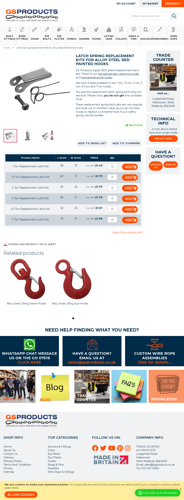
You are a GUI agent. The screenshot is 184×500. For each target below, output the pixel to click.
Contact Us (155, 166)
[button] (31, 136)
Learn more (11, 487)
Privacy (8, 468)
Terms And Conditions (17, 464)
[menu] (92, 35)
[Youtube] (112, 449)
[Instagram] (128, 449)
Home (7, 47)
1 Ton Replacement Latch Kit (30, 166)
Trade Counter (86, 397)
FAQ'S (119, 399)
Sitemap (9, 472)
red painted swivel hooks (96, 77)
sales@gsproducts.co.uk (92, 362)
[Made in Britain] (111, 465)
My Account (126, 3)
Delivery (9, 457)
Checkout (173, 3)
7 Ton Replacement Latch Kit (30, 219)
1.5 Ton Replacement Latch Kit (30, 177)
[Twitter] (103, 449)
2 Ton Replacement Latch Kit (30, 187)
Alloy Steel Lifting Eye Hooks (70, 303)
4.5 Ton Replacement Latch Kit (30, 209)
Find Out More (163, 138)
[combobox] (153, 16)
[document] (92, 490)
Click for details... (154, 362)
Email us (170, 164)
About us (13, 399)
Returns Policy (13, 461)
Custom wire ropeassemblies (154, 355)
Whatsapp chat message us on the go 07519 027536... (29, 357)
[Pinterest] (120, 449)
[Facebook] (95, 449)
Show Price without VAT (127, 232)
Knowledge (164, 399)
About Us (9, 450)
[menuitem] (10, 35)
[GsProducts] (32, 15)
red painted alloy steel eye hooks (118, 74)
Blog (45, 400)
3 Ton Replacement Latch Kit (30, 198)
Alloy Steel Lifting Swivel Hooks (26, 303)
